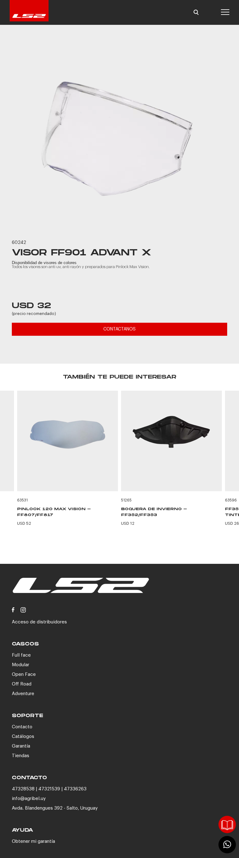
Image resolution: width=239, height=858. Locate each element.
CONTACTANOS (119, 329)
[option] (119, 136)
